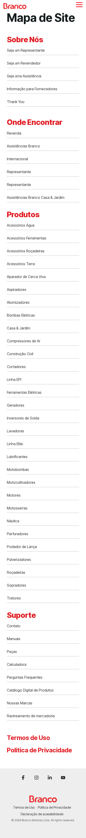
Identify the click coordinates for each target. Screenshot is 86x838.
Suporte (21, 615)
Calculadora (16, 664)
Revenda (14, 133)
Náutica (13, 521)
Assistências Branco (23, 146)
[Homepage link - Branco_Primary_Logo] (43, 800)
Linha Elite (15, 443)
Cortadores (16, 366)
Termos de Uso (28, 738)
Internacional (17, 159)
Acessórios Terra (21, 264)
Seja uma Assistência (24, 76)
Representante (19, 171)
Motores (14, 495)
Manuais (13, 638)
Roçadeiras (16, 572)
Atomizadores (18, 302)
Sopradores (16, 585)
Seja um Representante (26, 50)
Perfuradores (17, 533)
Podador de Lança (22, 546)
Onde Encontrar (34, 122)
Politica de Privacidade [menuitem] (54, 807)
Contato (13, 626)
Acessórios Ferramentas (26, 238)
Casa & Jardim (18, 328)
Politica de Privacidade (39, 750)
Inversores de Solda (23, 418)
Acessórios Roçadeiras (25, 251)
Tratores (14, 598)
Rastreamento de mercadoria (31, 716)
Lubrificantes (17, 456)
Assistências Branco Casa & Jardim (35, 197)
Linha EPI (14, 379)
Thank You (15, 101)
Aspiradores (16, 289)
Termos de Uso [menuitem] (24, 807)
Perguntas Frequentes (24, 677)
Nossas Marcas (19, 703)
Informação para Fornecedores (32, 89)
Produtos (23, 214)
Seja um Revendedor (24, 63)
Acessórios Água (20, 225)
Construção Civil (20, 354)
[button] (79, 4)
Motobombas (18, 469)
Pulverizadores (19, 559)
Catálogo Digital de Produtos (30, 690)
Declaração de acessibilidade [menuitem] (42, 814)
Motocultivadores (21, 482)
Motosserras (17, 508)
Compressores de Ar (23, 341)
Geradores (15, 405)
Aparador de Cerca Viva (26, 276)
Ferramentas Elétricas (24, 392)
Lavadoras (15, 431)
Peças (12, 651)
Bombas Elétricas (21, 315)
